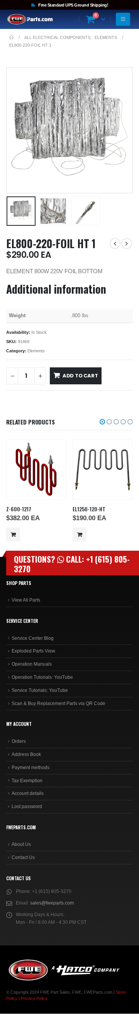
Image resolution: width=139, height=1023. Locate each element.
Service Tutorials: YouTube (40, 690)
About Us (21, 844)
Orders (19, 741)
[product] (36, 469)
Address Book (26, 754)
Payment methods (30, 767)
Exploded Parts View (33, 651)
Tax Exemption (27, 780)
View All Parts (26, 600)
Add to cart (80, 375)
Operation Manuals (32, 664)
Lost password (27, 806)
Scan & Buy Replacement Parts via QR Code (58, 703)
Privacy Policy (34, 998)
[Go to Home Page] (11, 37)
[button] (16, 130)
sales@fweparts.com (52, 903)
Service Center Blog (33, 638)
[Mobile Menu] (123, 19)
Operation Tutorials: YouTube (42, 677)
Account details (28, 793)
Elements (36, 350)
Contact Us (23, 857)
